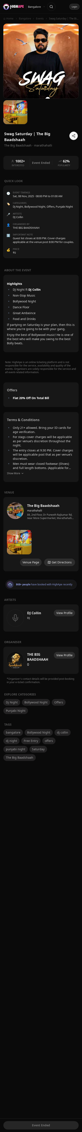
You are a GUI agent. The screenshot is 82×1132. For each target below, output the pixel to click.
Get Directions (62, 562)
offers (49, 741)
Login (74, 6)
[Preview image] (19, 542)
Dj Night (18, 206)
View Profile (64, 613)
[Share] (73, 136)
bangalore (13, 732)
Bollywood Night (34, 206)
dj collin (62, 732)
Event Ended (41, 1125)
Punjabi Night (64, 206)
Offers (50, 206)
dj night (11, 741)
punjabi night (15, 749)
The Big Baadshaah (19, 757)
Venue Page (30, 562)
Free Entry (31, 741)
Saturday (38, 749)
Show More (13, 473)
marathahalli (43, 145)
